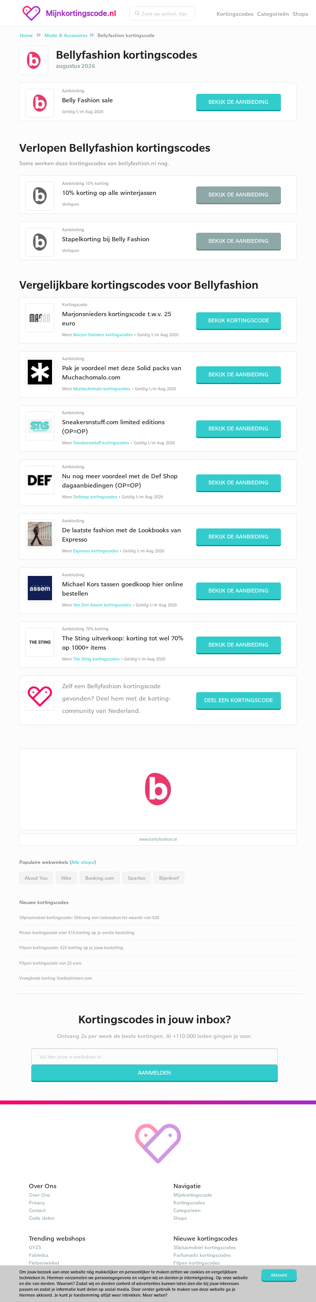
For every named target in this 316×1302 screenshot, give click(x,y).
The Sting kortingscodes (96, 659)
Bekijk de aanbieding (238, 101)
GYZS (35, 1247)
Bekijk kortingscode (238, 320)
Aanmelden (154, 1072)
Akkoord (279, 1275)
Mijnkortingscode (192, 1195)
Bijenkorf (169, 878)
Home (26, 35)
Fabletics (39, 1255)
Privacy (37, 1202)
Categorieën (273, 13)
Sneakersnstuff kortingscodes (101, 442)
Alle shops (82, 862)
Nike (66, 878)
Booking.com (99, 878)
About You (36, 878)
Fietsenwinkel (44, 1263)
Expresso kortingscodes (95, 551)
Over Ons (39, 1195)
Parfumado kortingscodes (202, 1255)
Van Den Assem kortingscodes (102, 605)
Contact (37, 1210)
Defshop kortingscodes (95, 496)
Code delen (41, 1218)
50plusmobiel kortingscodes (204, 1247)
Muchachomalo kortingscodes (101, 388)
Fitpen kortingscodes (196, 1263)
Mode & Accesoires (65, 35)
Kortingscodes (235, 13)
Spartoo (136, 878)
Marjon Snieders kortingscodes (103, 334)
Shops (300, 13)
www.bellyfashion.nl (158, 839)
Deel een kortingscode (238, 700)
